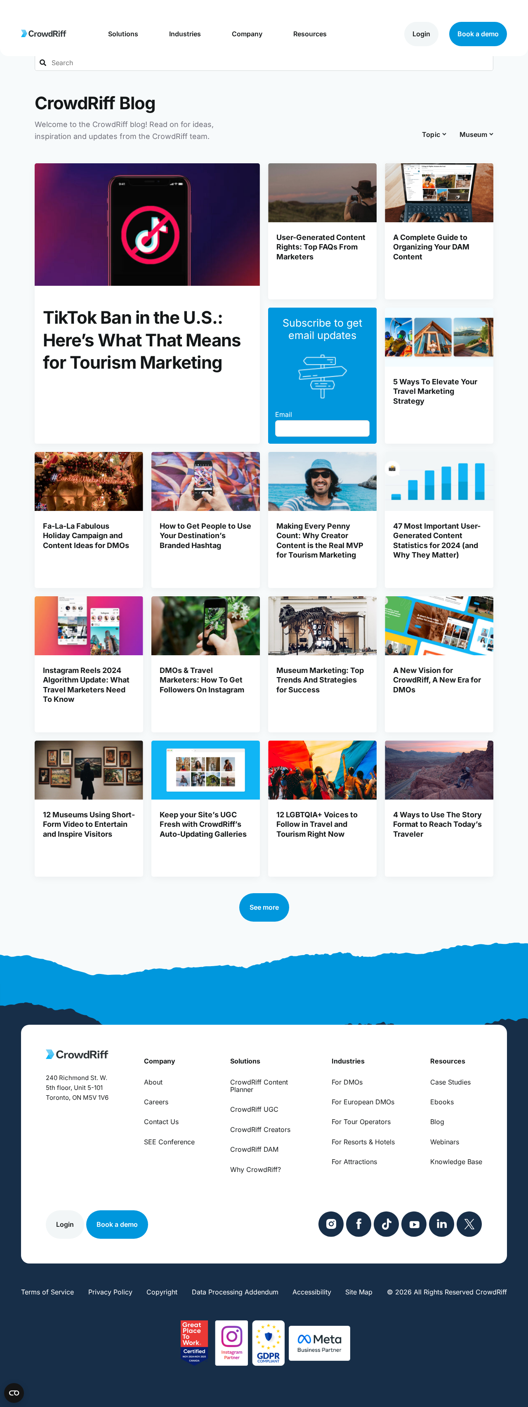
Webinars (444, 1142)
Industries (185, 34)
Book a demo (478, 34)
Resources (310, 34)
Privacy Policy (110, 1292)
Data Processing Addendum (235, 1292)
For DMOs (347, 1082)
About (153, 1082)
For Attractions (354, 1161)
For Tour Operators (361, 1121)
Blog (437, 1121)
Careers (156, 1102)
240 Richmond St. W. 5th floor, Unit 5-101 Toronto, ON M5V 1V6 (77, 1087)
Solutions (123, 34)
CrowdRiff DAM (254, 1149)
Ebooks (442, 1102)
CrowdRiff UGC (254, 1109)
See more (264, 907)
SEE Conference (169, 1142)
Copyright (161, 1292)
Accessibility (311, 1292)
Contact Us (161, 1121)
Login (421, 34)
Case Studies (450, 1082)
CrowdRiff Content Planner (259, 1086)
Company (247, 34)
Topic (431, 134)
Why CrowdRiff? (255, 1169)
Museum (474, 134)
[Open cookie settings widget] (14, 1393)
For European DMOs (363, 1102)
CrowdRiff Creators (260, 1129)
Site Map (358, 1292)
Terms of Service (47, 1292)
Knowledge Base (456, 1161)
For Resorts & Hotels (363, 1142)
